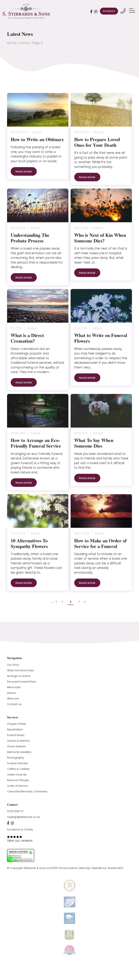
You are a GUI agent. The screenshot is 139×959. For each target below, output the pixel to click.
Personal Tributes (18, 780)
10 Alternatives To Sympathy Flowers (29, 543)
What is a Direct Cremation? (27, 338)
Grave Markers (16, 746)
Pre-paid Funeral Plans (21, 681)
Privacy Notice (68, 868)
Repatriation (15, 729)
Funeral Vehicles (17, 763)
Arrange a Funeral (18, 676)
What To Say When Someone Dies (93, 443)
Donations (109, 11)
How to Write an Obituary (37, 139)
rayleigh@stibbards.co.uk (23, 817)
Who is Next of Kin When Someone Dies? (100, 238)
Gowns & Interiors (18, 741)
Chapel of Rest (16, 724)
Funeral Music (16, 735)
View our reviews (20, 840)
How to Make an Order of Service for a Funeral (100, 543)
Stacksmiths (115, 868)
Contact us (14, 704)
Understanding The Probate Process (30, 238)
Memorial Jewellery (19, 752)
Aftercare (13, 698)
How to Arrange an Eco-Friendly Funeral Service (36, 443)
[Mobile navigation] (132, 11)
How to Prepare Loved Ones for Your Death (97, 142)
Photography (15, 757)
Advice (24, 43)
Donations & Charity (20, 829)
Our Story (13, 665)
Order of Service (17, 786)
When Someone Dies (20, 670)
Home (11, 43)
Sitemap (84, 868)
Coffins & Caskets (18, 769)
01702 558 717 (15, 811)
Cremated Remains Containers (27, 791)
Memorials (14, 687)
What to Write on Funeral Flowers (100, 338)
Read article (24, 171)
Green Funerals (17, 774)
